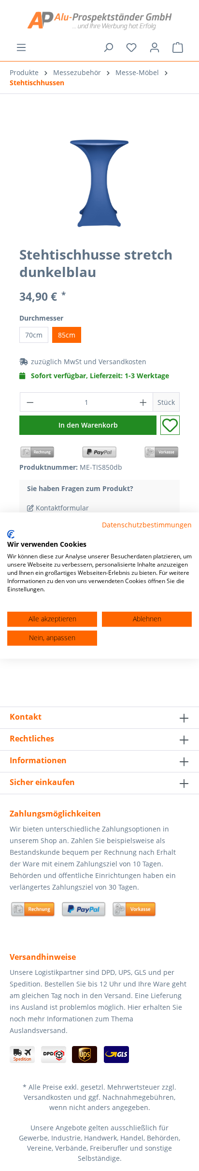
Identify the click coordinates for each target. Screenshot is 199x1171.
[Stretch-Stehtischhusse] (99, 183)
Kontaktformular (61, 507)
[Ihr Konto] (154, 47)
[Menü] (21, 47)
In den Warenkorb (88, 425)
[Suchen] (108, 47)
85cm (66, 334)
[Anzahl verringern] (30, 402)
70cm (34, 334)
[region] (99, 183)
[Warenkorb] (177, 47)
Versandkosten (122, 361)
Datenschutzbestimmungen (147, 524)
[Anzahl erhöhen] (143, 402)
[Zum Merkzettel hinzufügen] (170, 425)
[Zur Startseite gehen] (99, 21)
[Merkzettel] (131, 47)
